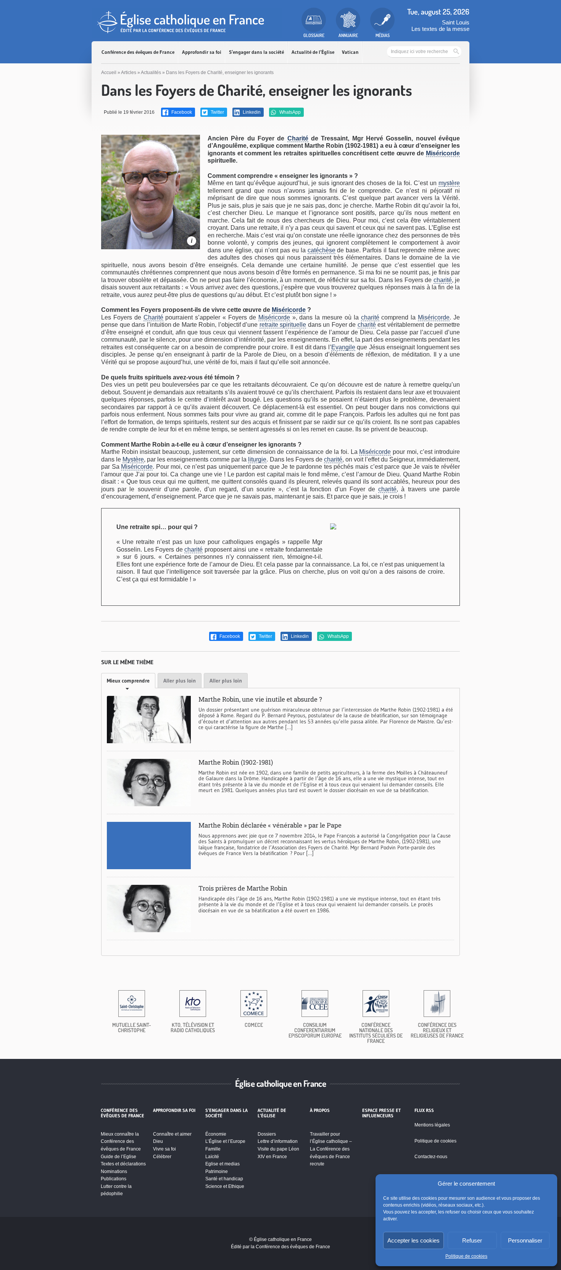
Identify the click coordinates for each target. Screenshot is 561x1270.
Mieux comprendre (128, 680)
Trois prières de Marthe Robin (242, 888)
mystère (449, 183)
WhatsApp (289, 112)
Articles (128, 72)
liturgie (257, 459)
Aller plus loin (179, 680)
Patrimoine (216, 1171)
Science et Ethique (224, 1186)
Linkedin (251, 112)
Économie (215, 1134)
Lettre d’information (278, 1141)
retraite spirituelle (283, 324)
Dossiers (267, 1134)
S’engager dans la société (256, 52)
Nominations (114, 1171)
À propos (320, 1110)
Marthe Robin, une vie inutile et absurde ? (260, 699)
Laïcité (212, 1156)
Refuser (472, 1240)
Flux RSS (424, 1110)
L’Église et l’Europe (225, 1141)
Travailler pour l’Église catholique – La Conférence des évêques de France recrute (331, 1149)
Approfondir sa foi (201, 52)
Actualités (151, 72)
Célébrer (162, 1156)
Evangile (343, 347)
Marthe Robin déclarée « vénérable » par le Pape (270, 825)
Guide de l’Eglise (118, 1156)
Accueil (108, 72)
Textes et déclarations (123, 1164)
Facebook (181, 112)
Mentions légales (432, 1125)
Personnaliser (525, 1240)
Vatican (350, 52)
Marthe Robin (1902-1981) (235, 762)
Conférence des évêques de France (138, 52)
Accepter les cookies (413, 1240)
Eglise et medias (222, 1164)
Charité (297, 138)
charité (443, 280)
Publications (113, 1178)
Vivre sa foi (164, 1149)
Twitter (217, 112)
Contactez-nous (430, 1156)
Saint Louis (455, 22)
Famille (213, 1149)
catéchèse (321, 250)
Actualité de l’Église (313, 52)
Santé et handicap (224, 1178)
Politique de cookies (466, 1256)
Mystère (133, 459)
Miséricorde (443, 153)
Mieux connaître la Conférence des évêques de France (121, 1141)
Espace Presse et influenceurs (381, 1113)
